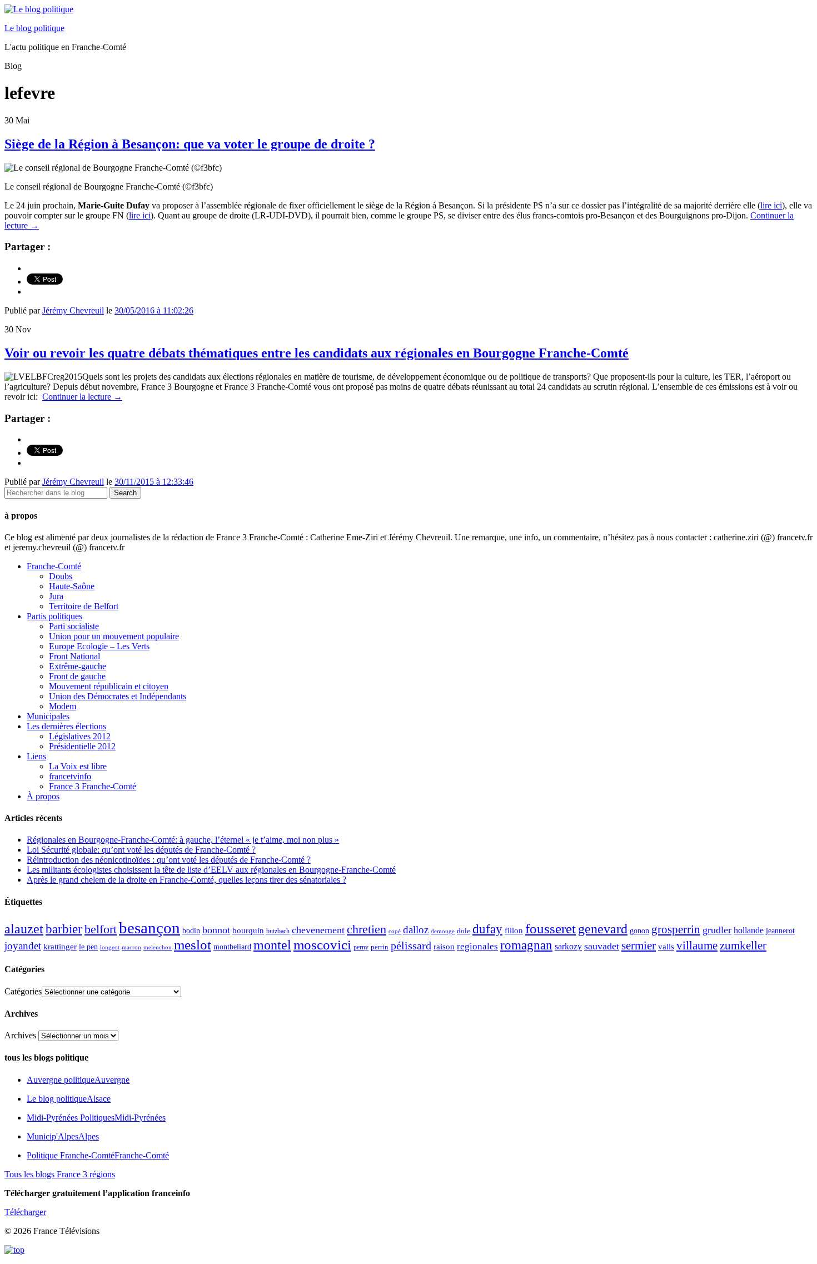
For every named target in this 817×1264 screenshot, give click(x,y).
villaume (697, 945)
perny (360, 947)
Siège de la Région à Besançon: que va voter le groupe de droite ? (189, 144)
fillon (514, 930)
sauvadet (601, 946)
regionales (477, 946)
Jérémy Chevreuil (73, 310)
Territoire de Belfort (83, 606)
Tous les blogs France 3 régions (59, 1174)
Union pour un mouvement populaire (114, 636)
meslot (192, 944)
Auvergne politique (78, 1079)
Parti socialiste (74, 626)
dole (463, 931)
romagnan (526, 945)
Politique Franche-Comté (98, 1155)
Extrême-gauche (77, 666)
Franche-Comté (54, 566)
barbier (64, 929)
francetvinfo (70, 776)
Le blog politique (34, 28)
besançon (149, 928)
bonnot (216, 929)
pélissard (411, 945)
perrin (379, 947)
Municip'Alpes (63, 1136)
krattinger (60, 946)
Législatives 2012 (80, 736)
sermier (638, 945)
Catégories (23, 991)
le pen (88, 947)
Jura (56, 596)
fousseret (550, 928)
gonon (639, 931)
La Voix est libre (78, 766)
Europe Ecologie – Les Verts (99, 646)
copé (394, 931)
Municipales (48, 716)
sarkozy (568, 946)
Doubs (60, 576)
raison (444, 946)
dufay (487, 929)
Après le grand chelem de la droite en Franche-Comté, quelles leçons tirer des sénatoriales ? (186, 879)
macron (131, 947)
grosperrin (675, 929)
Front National (74, 656)
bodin (191, 931)
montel (272, 945)
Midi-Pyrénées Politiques (96, 1117)
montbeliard (232, 946)
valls (666, 946)
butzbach (278, 931)
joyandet (22, 946)
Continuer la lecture (82, 396)
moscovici (322, 944)
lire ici (771, 205)
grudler (717, 929)
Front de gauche (77, 676)
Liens (36, 756)
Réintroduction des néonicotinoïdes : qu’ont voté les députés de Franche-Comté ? (169, 859)
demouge (443, 931)
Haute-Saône (71, 586)
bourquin (248, 930)
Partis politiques (54, 616)
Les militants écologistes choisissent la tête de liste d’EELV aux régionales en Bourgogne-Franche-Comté (211, 869)
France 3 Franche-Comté (92, 786)
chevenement (318, 929)
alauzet (23, 928)
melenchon (157, 947)
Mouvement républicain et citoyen (108, 686)
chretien (366, 929)
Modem (62, 706)
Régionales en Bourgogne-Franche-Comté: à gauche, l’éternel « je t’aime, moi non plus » (183, 839)
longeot (109, 947)
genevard (602, 928)
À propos (43, 796)
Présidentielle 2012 (82, 746)
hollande (749, 930)
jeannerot (780, 930)
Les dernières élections (66, 726)
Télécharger (25, 1212)
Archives (20, 1035)
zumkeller (743, 945)
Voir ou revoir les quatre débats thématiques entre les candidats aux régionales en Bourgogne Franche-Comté (316, 353)
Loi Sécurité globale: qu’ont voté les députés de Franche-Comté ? (141, 849)
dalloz (416, 929)
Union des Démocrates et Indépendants (117, 696)
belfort (100, 929)
